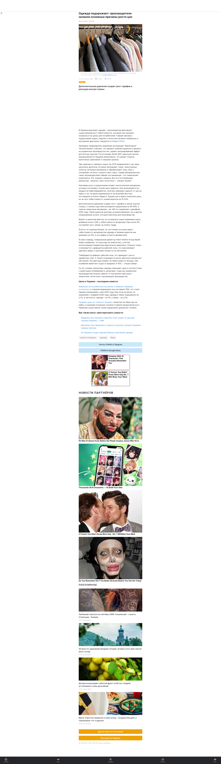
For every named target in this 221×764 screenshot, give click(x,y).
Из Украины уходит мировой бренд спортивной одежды (107, 332)
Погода (115, 151)
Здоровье (8, 145)
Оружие (7, 139)
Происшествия (118, 139)
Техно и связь (10, 133)
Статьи (115, 157)
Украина (7, 81)
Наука (114, 127)
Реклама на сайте (14, 190)
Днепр (9, 114)
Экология (8, 93)
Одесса (9, 119)
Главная (7, 75)
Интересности (10, 151)
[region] (110, 109)
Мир (114, 87)
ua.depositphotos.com (109, 75)
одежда (103, 337)
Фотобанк (116, 190)
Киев (8, 109)
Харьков (115, 114)
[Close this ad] (1, 13)
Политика (116, 81)
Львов (114, 109)
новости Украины (88, 337)
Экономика (9, 87)
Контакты (8, 175)
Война (114, 75)
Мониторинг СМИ (13, 195)
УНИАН (121, 141)
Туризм (115, 145)
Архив (6, 169)
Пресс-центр (118, 195)
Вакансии (116, 169)
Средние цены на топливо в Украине (95, 302)
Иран (112, 337)
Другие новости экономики (110, 731)
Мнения (115, 163)
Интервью (8, 163)
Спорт (6, 127)
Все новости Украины (110, 738)
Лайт (114, 133)
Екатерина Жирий (87, 21)
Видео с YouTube (11, 157)
